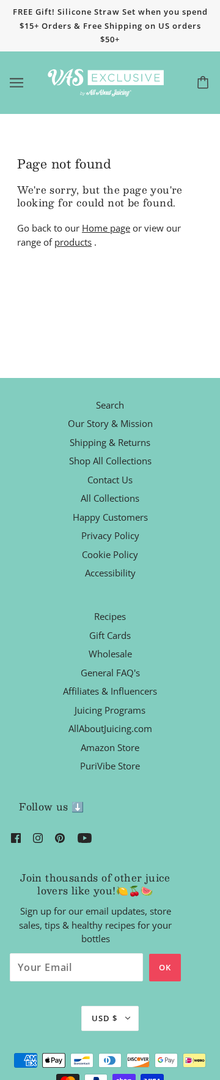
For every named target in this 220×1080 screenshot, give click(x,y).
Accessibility (110, 573)
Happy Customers (110, 517)
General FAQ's (110, 673)
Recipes (110, 616)
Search (110, 405)
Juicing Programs (110, 710)
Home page (106, 228)
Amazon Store (110, 747)
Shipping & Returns (110, 442)
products (73, 242)
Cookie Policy (110, 554)
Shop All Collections (110, 461)
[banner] (107, 81)
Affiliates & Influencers (110, 691)
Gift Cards (110, 635)
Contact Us (110, 480)
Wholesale (110, 654)
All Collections (110, 498)
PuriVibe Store (110, 766)
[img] (16, 837)
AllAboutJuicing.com (110, 728)
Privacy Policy (110, 535)
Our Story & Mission (110, 423)
